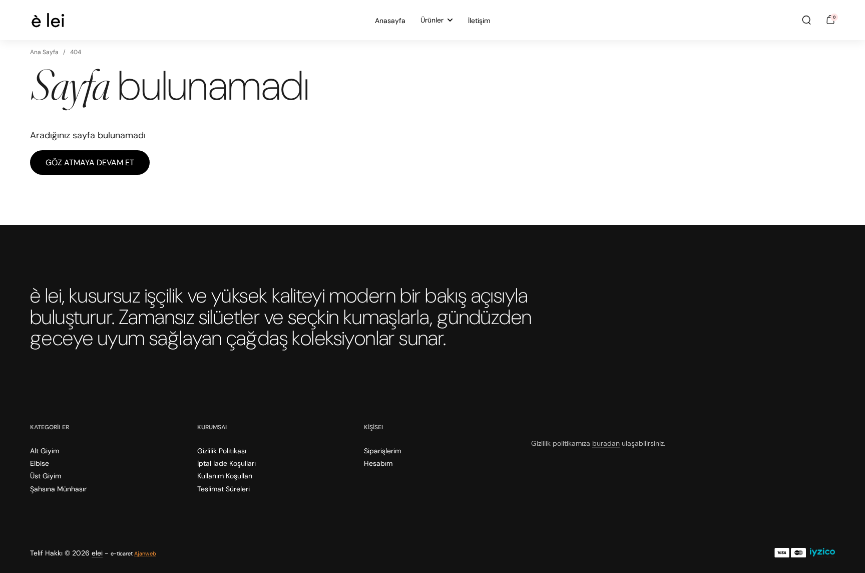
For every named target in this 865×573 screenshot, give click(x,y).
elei (97, 552)
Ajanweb (145, 553)
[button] (806, 20)
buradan (606, 443)
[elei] (48, 20)
